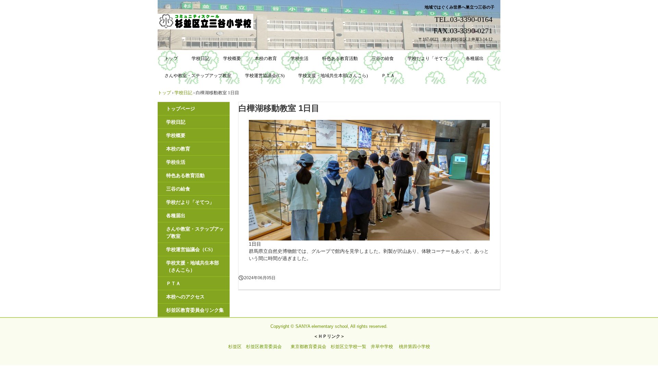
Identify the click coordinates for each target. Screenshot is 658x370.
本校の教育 (266, 58)
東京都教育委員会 (308, 346)
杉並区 (235, 346)
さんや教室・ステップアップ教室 (197, 75)
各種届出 (475, 58)
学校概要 (232, 58)
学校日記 (200, 58)
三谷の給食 (382, 58)
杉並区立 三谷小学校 (207, 21)
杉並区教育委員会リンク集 (195, 310)
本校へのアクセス (185, 296)
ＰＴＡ (388, 75)
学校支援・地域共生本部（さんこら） (192, 266)
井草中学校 (382, 346)
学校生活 (299, 58)
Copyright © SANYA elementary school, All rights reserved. (329, 326)
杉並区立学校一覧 (348, 346)
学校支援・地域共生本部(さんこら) (333, 75)
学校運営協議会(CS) (264, 75)
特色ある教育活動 (340, 58)
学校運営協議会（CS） (191, 249)
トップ (171, 58)
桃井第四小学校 (414, 346)
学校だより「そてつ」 (429, 58)
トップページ (180, 108)
